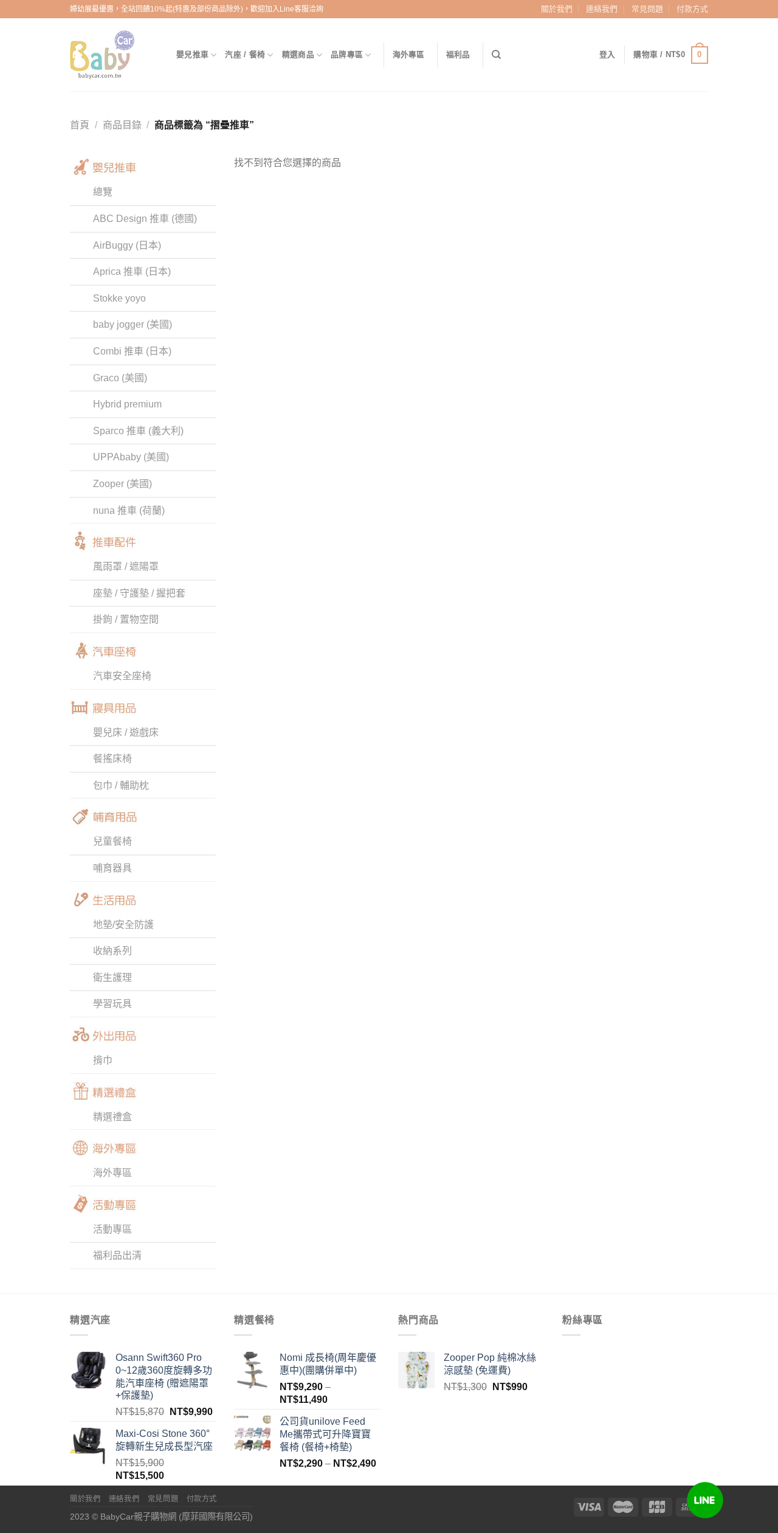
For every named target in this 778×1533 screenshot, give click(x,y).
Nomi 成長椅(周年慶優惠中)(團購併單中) (328, 1364)
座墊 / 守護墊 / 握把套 (139, 593)
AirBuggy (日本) (127, 245)
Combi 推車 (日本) (132, 351)
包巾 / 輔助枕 (121, 785)
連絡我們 (602, 8)
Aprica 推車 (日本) (132, 271)
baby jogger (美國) (132, 324)
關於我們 (557, 8)
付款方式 (692, 8)
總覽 (102, 192)
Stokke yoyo (119, 298)
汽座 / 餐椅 (245, 54)
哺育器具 (112, 868)
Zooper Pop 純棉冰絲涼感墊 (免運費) (490, 1364)
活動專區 (112, 1229)
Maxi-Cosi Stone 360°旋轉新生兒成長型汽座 (164, 1440)
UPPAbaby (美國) (131, 457)
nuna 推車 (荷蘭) (129, 510)
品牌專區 (347, 54)
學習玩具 (112, 1003)
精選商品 (298, 54)
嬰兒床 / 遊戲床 (126, 732)
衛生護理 (112, 977)
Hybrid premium (127, 404)
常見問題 (647, 8)
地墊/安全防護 (123, 924)
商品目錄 (122, 125)
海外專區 (409, 54)
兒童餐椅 (112, 841)
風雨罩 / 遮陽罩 (126, 566)
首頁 (79, 125)
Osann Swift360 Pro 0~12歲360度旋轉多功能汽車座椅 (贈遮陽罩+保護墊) (163, 1376)
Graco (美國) (120, 378)
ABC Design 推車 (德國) (145, 218)
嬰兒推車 (192, 54)
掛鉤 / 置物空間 (126, 619)
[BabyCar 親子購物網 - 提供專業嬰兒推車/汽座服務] (114, 54)
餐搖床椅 (112, 758)
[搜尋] (496, 54)
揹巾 (102, 1060)
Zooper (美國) (122, 484)
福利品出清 (117, 1255)
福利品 (458, 54)
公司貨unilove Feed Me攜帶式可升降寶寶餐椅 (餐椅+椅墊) (325, 1434)
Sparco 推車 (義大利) (138, 431)
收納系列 (112, 951)
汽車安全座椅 (122, 676)
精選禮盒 (112, 1117)
